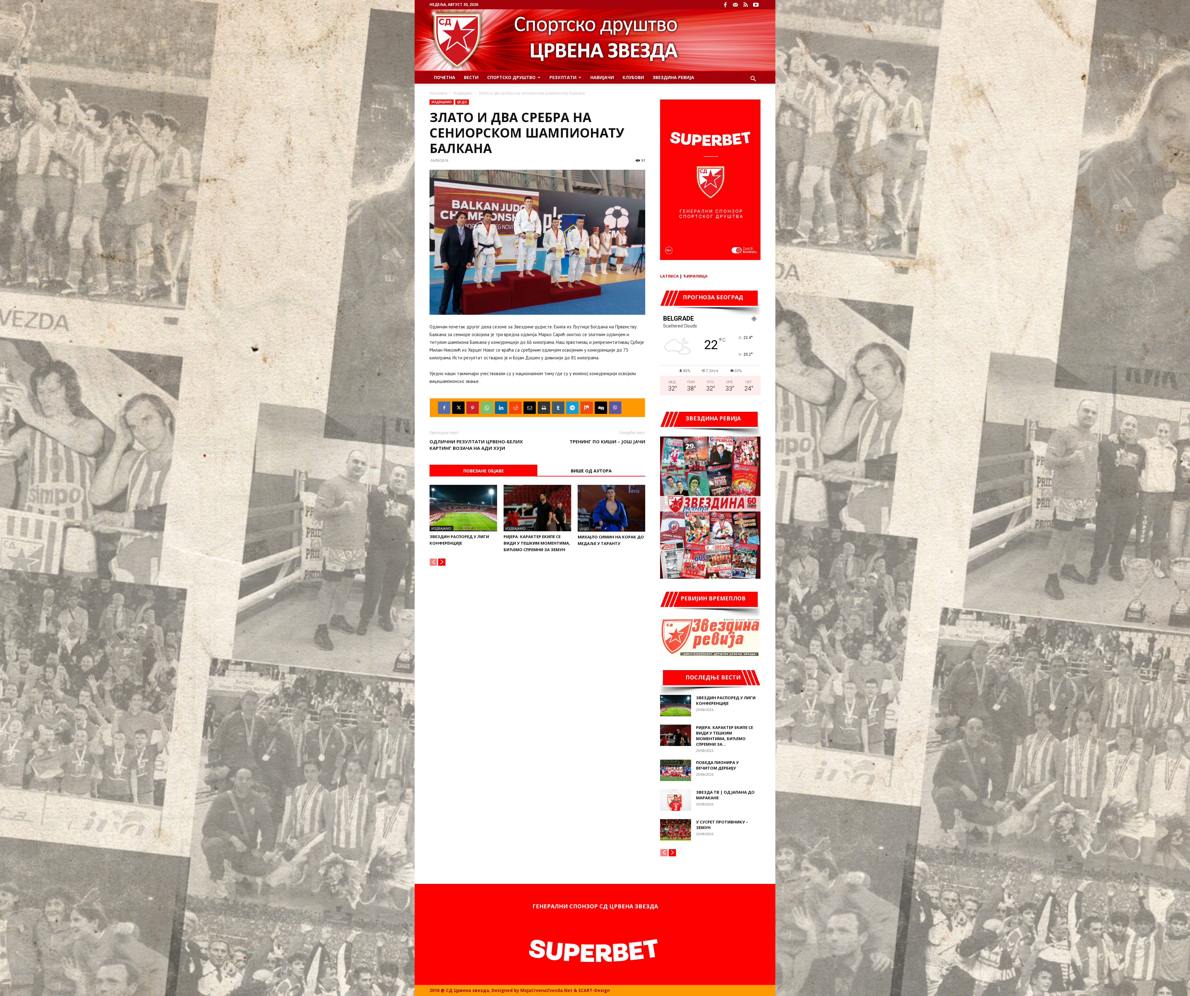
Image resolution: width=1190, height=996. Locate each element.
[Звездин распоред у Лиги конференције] (463, 508)
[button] (753, 79)
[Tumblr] (558, 407)
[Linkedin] (501, 407)
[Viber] (615, 407)
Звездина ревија (673, 77)
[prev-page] (433, 562)
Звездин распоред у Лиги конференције (726, 700)
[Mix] (586, 407)
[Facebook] (725, 4)
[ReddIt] (515, 407)
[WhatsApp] (487, 407)
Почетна (444, 77)
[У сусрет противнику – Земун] (675, 829)
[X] (458, 407)
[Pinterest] (472, 407)
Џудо (462, 102)
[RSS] (745, 4)
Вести (471, 77)
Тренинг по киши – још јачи (607, 441)
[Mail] (735, 4)
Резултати (562, 77)
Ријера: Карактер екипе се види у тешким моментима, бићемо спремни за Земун (537, 543)
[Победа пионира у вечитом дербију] (675, 770)
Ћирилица (695, 276)
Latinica (669, 276)
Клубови (633, 77)
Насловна (438, 93)
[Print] (544, 407)
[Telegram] (572, 407)
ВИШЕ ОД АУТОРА (591, 471)
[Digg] (601, 407)
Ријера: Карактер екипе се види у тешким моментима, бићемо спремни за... (724, 736)
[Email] (529, 407)
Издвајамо (463, 93)
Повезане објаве (483, 471)
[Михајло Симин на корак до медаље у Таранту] (611, 508)
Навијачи (602, 77)
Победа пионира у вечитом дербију (717, 765)
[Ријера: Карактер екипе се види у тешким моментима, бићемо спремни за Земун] (537, 508)
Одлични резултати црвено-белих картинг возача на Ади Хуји (476, 444)
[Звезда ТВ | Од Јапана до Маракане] (675, 800)
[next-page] (442, 562)
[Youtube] (755, 4)
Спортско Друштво (511, 77)
